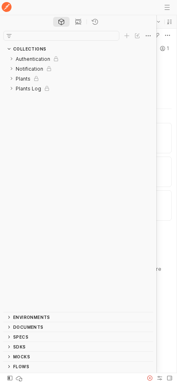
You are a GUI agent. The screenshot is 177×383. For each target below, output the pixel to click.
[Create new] (127, 36)
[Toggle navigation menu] (167, 7)
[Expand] (11, 58)
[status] (20, 378)
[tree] (78, 183)
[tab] (61, 22)
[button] (170, 21)
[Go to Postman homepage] (7, 7)
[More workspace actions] (167, 35)
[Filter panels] (9, 36)
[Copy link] (157, 35)
